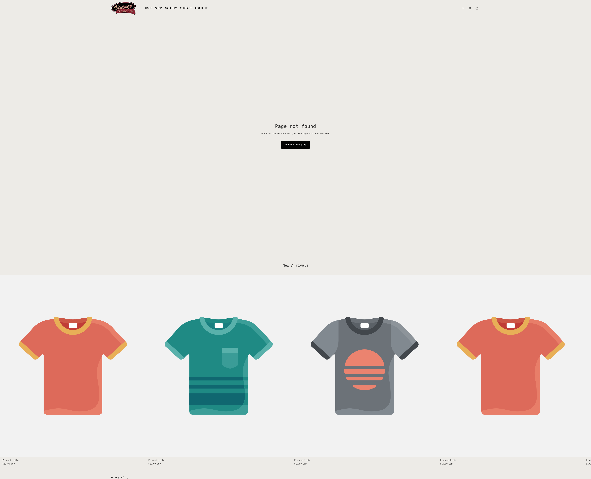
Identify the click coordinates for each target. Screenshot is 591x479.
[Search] (463, 8)
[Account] (470, 8)
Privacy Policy (119, 477)
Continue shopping (295, 144)
